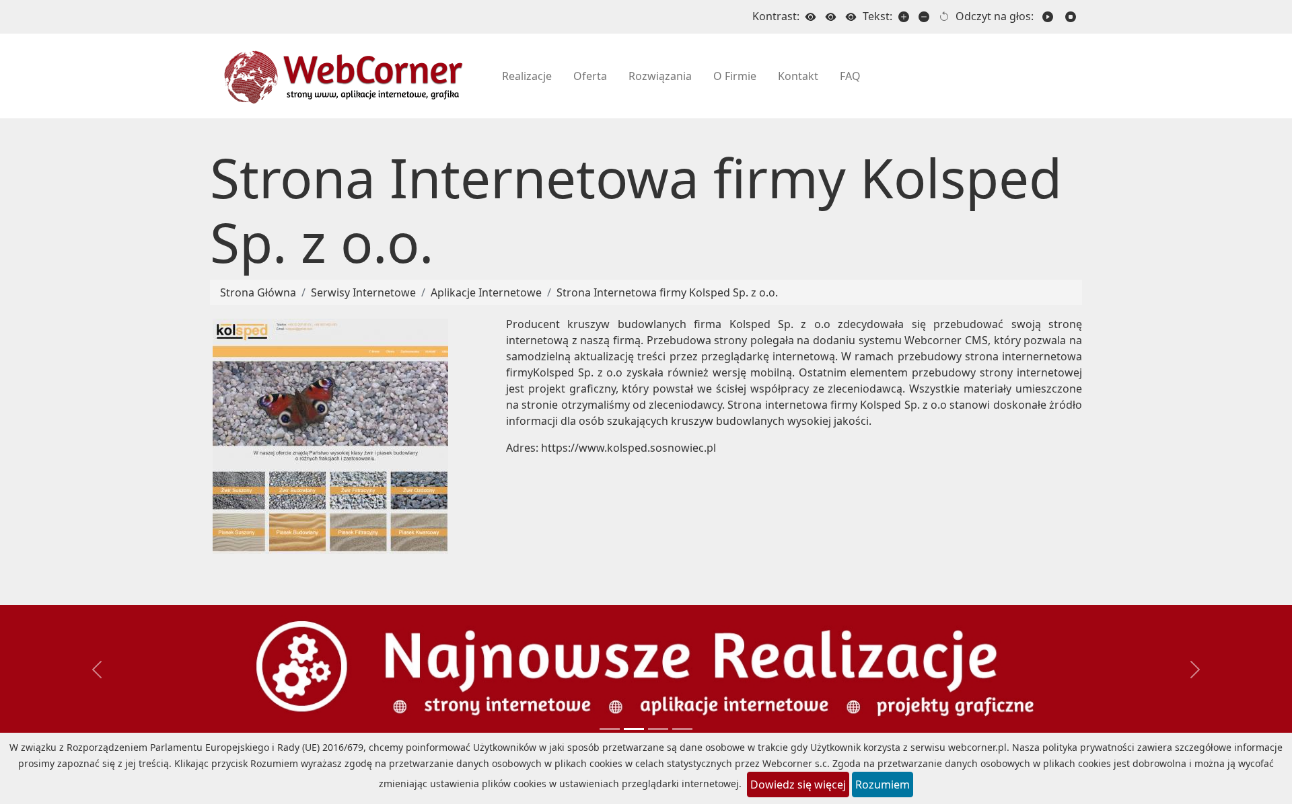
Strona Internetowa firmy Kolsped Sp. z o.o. (667, 292)
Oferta (590, 76)
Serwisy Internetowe (363, 292)
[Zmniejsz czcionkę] (924, 16)
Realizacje (527, 76)
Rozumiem (882, 784)
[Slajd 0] (610, 729)
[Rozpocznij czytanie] (1047, 16)
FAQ (850, 76)
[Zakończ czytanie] (1070, 16)
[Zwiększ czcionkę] (903, 16)
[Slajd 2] (658, 729)
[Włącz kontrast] (831, 16)
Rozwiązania (660, 76)
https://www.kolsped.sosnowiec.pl (628, 447)
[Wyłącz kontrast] (811, 16)
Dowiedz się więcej (798, 784)
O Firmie (734, 76)
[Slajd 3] (682, 729)
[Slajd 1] (634, 729)
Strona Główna (258, 292)
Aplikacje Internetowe (486, 292)
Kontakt (798, 76)
